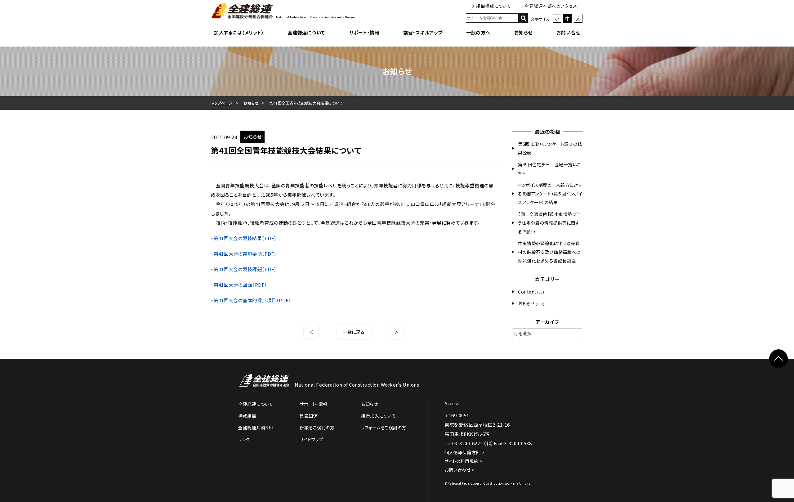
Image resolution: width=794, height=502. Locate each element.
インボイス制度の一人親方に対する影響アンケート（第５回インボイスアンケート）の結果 (550, 193)
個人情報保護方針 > (464, 452)
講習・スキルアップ (423, 32)
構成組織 (247, 416)
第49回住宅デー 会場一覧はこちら (549, 168)
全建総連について (306, 32)
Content (527, 292)
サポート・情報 (364, 32)
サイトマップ (311, 439)
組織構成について (493, 6)
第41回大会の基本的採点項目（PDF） (253, 300)
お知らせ (523, 32)
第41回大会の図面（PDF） (240, 284)
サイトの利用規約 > (463, 461)
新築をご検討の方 (317, 427)
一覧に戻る (354, 332)
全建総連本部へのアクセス (551, 6)
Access (451, 403)
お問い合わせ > (459, 470)
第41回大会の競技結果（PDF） (245, 238)
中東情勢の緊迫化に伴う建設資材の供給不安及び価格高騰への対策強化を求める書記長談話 (549, 252)
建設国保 (309, 416)
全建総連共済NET (256, 427)
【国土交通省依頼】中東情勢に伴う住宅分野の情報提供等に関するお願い (549, 223)
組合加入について (378, 416)
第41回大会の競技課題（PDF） (245, 269)
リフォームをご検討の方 (383, 427)
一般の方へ (478, 32)
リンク (244, 439)
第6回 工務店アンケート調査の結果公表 (550, 148)
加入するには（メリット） (239, 32)
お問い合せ (568, 32)
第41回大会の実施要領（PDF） (245, 253)
